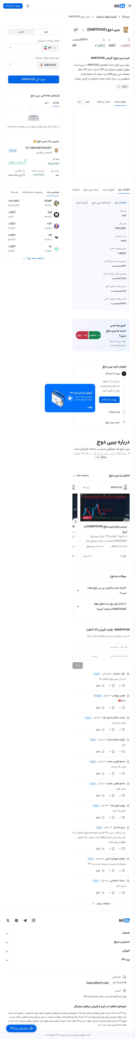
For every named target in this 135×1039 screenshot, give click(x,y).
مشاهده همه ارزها (35, 258)
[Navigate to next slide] (75, 521)
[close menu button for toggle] (129, 6)
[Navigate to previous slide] (126, 521)
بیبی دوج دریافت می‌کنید (47, 58)
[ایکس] (8, 920)
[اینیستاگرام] (33, 920)
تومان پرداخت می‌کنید (48, 40)
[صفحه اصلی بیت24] (119, 6)
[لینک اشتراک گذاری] (75, 29)
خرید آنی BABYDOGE (33, 79)
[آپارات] (16, 920)
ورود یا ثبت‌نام (13, 6)
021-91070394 (119, 983)
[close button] (28, 6)
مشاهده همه (82, 475)
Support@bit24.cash (97, 983)
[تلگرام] (25, 920)
